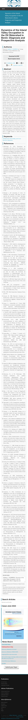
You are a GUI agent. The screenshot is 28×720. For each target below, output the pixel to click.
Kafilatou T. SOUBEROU (12, 49)
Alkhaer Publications (13, 715)
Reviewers (3, 704)
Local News (20, 715)
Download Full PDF (14, 56)
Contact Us (3, 707)
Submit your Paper (11, 667)
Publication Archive (5, 685)
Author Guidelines (5, 693)
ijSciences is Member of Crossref (9, 649)
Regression (10, 140)
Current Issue (4, 682)
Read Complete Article (14, 58)
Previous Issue (4, 683)
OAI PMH (4, 663)
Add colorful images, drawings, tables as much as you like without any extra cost (14, 658)
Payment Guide (4, 696)
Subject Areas (4, 705)
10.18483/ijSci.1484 (10, 63)
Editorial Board (4, 702)
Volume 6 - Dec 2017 (18, 65)
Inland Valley (12, 138)
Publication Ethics (4, 694)
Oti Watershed (6, 138)
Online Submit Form (5, 691)
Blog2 (2, 710)
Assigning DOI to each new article (9, 654)
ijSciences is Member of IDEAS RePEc (10, 652)
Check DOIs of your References (9, 661)
